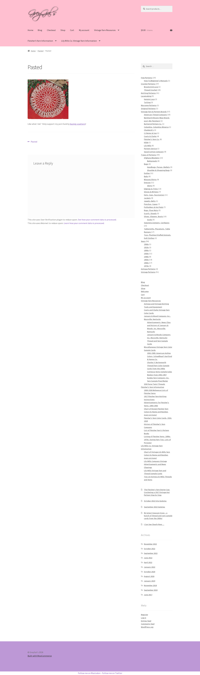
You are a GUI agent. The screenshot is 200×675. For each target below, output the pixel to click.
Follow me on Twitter (112, 673)
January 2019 (149, 581)
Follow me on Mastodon (89, 673)
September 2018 (150, 590)
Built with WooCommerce (40, 655)
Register (144, 614)
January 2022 (149, 567)
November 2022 (150, 544)
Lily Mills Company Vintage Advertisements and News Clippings (155, 464)
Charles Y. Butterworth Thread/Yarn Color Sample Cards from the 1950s (158, 365)
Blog (40, 30)
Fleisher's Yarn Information (152, 387)
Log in (143, 618)
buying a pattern (77, 124)
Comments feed (147, 624)
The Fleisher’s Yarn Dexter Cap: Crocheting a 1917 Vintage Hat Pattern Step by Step (157, 492)
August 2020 (149, 576)
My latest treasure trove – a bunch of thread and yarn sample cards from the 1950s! (158, 516)
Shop (63, 30)
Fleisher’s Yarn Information (40, 40)
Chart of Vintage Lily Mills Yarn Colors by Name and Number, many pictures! (157, 455)
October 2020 (149, 571)
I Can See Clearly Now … (154, 524)
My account (84, 30)
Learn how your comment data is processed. (84, 223)
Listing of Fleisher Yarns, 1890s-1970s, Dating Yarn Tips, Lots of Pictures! (157, 439)
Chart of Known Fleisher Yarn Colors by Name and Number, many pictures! (156, 412)
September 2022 (150, 553)
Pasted (40, 51)
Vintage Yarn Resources (105, 30)
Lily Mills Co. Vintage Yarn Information (79, 40)
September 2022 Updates (154, 507)
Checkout (51, 30)
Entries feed (146, 621)
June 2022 (148, 558)
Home (30, 30)
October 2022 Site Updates (155, 501)
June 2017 (148, 594)
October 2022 (149, 548)
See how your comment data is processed (97, 219)
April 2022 (148, 562)
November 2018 (150, 585)
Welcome (145, 291)
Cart (72, 30)
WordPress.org (147, 627)
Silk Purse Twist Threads (154, 384)
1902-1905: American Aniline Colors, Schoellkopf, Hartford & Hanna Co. (159, 356)
